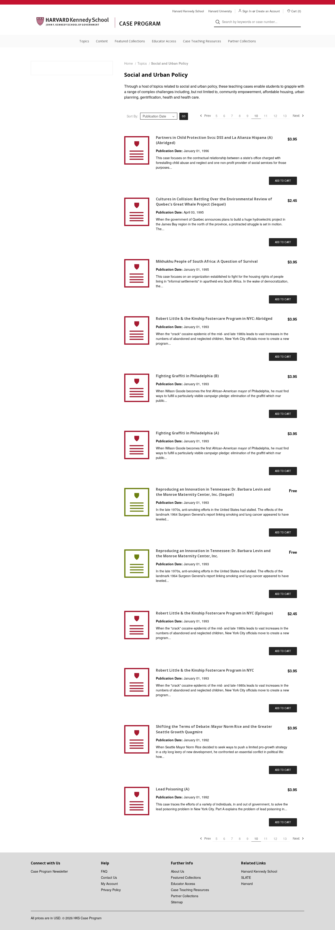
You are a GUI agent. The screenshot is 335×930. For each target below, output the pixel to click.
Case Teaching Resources (202, 41)
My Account (109, 883)
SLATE (246, 877)
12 (275, 115)
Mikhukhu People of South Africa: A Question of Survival (207, 261)
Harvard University (220, 11)
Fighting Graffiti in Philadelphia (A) (187, 433)
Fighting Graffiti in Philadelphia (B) (187, 376)
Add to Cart (283, 180)
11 (266, 115)
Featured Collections (130, 41)
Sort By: (132, 116)
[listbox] (158, 116)
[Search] (219, 22)
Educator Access (164, 41)
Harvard (247, 883)
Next (297, 115)
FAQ (104, 871)
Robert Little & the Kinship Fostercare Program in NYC (205, 670)
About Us (177, 871)
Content (102, 41)
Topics (84, 41)
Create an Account (268, 11)
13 (285, 115)
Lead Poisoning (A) (172, 789)
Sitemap (177, 902)
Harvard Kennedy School (188, 11)
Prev (207, 115)
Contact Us (109, 877)
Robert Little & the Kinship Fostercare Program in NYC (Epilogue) (214, 613)
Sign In (247, 11)
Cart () (296, 11)
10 (256, 115)
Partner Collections (242, 41)
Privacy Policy (111, 889)
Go (184, 116)
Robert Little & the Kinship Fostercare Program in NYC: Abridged (214, 318)
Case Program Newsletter (49, 871)
